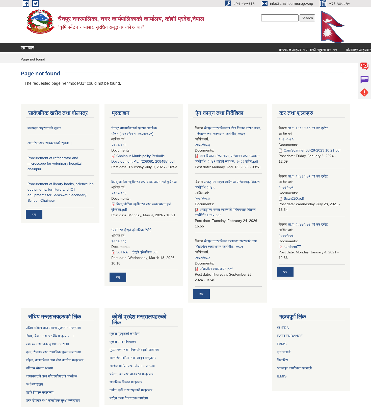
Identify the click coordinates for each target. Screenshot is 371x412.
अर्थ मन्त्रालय (34, 384)
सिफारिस (282, 360)
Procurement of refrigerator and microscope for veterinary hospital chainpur (55, 163)
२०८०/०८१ (118, 145)
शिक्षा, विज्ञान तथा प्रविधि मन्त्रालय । (50, 336)
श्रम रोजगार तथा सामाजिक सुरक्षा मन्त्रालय (53, 400)
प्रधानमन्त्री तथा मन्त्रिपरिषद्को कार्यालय (51, 376)
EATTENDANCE (290, 336)
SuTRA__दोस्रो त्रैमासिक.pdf (136, 252)
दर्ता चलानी (283, 352)
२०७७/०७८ (286, 235)
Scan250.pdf (294, 198)
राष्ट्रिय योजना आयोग (39, 368)
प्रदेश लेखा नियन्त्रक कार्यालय (129, 398)
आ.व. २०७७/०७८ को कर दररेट (308, 224)
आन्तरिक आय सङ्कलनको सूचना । (50, 143)
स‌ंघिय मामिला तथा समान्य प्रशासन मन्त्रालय (53, 328)
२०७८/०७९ (286, 187)
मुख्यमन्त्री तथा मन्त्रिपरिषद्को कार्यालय (134, 350)
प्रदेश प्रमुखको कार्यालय (125, 334)
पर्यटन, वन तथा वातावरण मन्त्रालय (131, 374)
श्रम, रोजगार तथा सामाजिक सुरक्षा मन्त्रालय (53, 352)
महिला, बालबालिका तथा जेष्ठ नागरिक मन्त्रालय (55, 360)
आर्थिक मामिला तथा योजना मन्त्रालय (132, 366)
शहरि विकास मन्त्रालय (40, 392)
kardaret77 (292, 247)
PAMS (281, 344)
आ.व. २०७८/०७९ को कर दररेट (308, 176)
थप (34, 215)
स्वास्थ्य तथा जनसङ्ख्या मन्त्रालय (47, 344)
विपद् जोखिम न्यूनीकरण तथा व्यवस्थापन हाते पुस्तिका (144, 182)
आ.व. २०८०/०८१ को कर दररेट (308, 128)
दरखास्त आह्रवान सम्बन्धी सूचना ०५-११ (304, 50)
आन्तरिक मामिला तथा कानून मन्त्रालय (133, 358)
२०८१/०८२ (202, 258)
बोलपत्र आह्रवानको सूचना (44, 128)
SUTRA (283, 328)
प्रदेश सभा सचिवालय (123, 342)
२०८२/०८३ (118, 193)
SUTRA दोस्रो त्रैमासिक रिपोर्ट (131, 230)
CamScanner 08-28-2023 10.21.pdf (312, 150)
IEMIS (281, 376)
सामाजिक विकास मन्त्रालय (126, 382)
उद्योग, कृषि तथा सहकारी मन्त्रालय (131, 390)
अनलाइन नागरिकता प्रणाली (294, 368)
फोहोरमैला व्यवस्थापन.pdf (216, 269)
